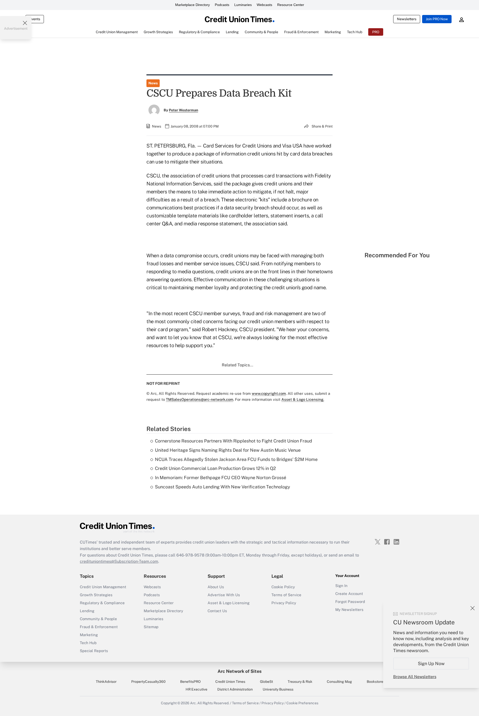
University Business (278, 689)
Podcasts (222, 5)
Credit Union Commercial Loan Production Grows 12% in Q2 (215, 468)
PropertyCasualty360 (148, 682)
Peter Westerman (183, 110)
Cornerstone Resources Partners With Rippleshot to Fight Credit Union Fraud (233, 440)
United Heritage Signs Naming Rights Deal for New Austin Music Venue (228, 450)
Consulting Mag (339, 682)
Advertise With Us (224, 595)
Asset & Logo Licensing (228, 603)
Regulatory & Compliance (102, 603)
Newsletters (406, 19)
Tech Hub (88, 643)
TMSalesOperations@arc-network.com (199, 399)
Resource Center (290, 5)
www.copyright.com (269, 393)
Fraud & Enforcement (99, 627)
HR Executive (196, 689)
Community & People (98, 619)
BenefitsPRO (190, 682)
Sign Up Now (431, 663)
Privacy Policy (283, 603)
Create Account (349, 593)
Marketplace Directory (192, 5)
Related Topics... (237, 365)
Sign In (341, 585)
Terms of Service (286, 595)
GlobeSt (266, 682)
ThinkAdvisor (106, 682)
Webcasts (264, 5)
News (153, 83)
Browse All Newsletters (414, 676)
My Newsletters (349, 609)
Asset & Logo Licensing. (302, 399)
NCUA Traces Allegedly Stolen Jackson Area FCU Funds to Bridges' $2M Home (236, 459)
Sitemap (151, 627)
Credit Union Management (103, 587)
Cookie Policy (283, 587)
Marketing (89, 635)
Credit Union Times (230, 682)
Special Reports (94, 651)
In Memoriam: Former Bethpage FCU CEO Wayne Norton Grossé (220, 477)
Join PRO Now (437, 19)
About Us (216, 587)
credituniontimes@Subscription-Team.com (119, 561)
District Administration (235, 689)
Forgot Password (350, 601)
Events (34, 19)
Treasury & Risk (300, 682)
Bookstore (375, 682)
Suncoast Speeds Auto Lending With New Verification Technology (222, 486)
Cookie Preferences (302, 703)
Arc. (193, 703)
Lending (87, 611)
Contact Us (217, 611)
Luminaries (243, 5)
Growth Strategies (96, 595)
